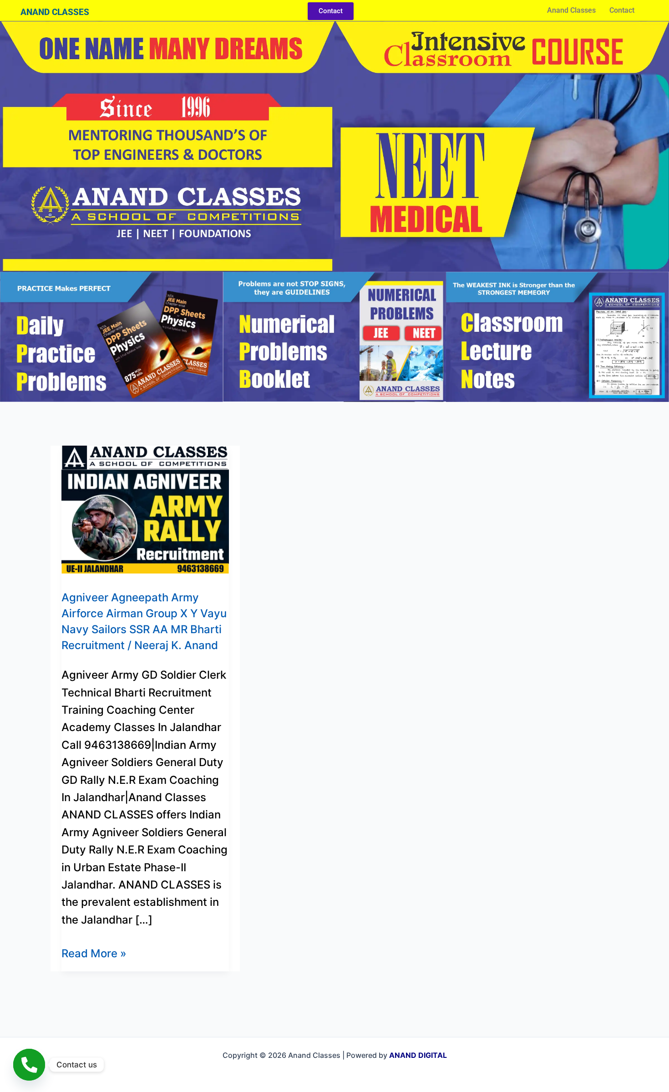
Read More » (94, 952)
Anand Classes (571, 10)
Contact (621, 10)
